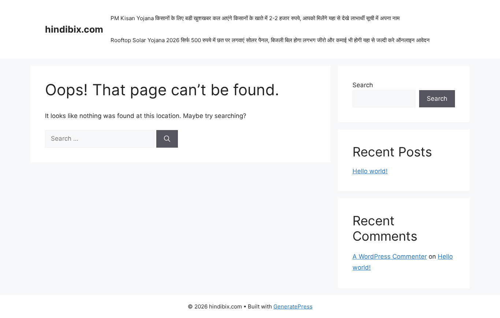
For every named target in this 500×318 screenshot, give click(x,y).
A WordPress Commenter (389, 256)
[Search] (167, 139)
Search (362, 85)
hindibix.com (74, 29)
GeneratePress (293, 306)
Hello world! (370, 171)
